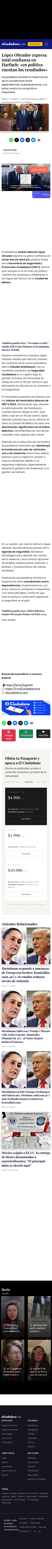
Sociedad (43, 1496)
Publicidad (7, 1433)
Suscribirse (26, 819)
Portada (32, 1458)
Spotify (31, 1446)
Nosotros (23, 1519)
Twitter (31, 1433)
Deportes (6, 1502)
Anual (41, 782)
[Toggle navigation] (46, 44)
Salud (13, 1496)
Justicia (5, 1496)
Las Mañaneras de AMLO (33, 99)
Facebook (33, 1425)
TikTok (31, 1442)
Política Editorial (9, 1429)
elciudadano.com (16, 692)
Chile (4, 1458)
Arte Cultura (20, 1499)
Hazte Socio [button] (35, 44)
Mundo (5, 1475)
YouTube (43, 735)
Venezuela (7, 1466)
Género (21, 1496)
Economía (33, 1493)
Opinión (31, 1466)
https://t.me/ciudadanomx (22, 689)
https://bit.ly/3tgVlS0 (19, 685)
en (39, 1531)
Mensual (29, 782)
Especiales (31, 1496)
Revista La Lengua (37, 1479)
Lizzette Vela (10, 150)
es (35, 1531)
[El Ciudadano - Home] (13, 44)
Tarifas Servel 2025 (27, 1527)
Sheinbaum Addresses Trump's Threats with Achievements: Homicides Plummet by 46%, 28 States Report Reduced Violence (26, 1036)
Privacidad (7, 1442)
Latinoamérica (9, 1470)
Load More (26, 1399)
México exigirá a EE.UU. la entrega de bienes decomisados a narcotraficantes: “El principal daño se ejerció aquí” (26, 1159)
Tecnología (33, 1499)
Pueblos (44, 1493)
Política (5, 1493)
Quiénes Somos (9, 1425)
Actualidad (33, 1462)
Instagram (33, 1429)
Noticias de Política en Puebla (16, 102)
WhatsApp (26, 735)
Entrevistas (33, 1470)
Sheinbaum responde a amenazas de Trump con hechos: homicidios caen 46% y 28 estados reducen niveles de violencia (26, 974)
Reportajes (33, 1475)
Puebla (14, 99)
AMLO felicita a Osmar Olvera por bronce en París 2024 (24, 612)
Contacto (7, 1438)
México (5, 99)
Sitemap (42, 1527)
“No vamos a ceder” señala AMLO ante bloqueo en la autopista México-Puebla (25, 346)
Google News (9, 737)
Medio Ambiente (18, 1493)
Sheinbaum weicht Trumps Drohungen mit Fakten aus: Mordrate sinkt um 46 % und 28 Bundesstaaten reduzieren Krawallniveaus (26, 1097)
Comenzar (26, 854)
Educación (7, 1499)
